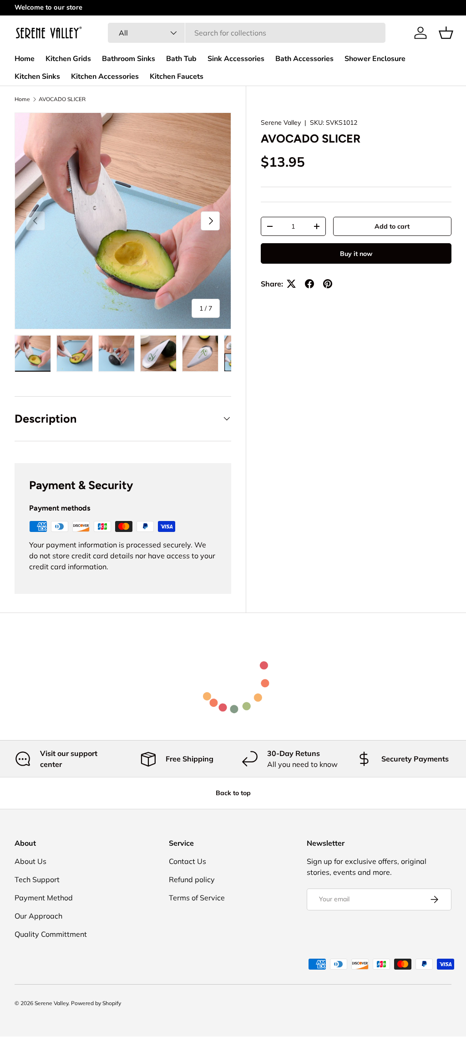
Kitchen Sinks (37, 77)
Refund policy (192, 879)
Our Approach (38, 915)
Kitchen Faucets (176, 77)
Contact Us (187, 861)
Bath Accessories (304, 59)
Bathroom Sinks (128, 59)
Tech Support (37, 879)
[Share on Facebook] (309, 284)
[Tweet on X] (291, 284)
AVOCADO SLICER (62, 99)
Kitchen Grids (68, 59)
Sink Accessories (236, 59)
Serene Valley (281, 122)
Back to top (233, 793)
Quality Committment (51, 934)
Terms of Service (197, 897)
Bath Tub (181, 59)
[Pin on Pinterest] (328, 284)
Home (25, 59)
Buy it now (356, 254)
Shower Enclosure (374, 59)
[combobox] (246, 33)
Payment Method (44, 897)
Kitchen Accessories (105, 77)
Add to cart (392, 226)
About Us (30, 861)
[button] (446, 33)
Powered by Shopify (96, 1003)
